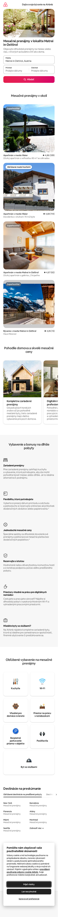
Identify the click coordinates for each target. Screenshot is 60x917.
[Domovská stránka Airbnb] (5, 4)
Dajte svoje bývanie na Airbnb (37, 4)
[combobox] (29, 61)
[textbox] (16, 71)
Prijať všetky (29, 884)
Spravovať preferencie (29, 899)
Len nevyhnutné (29, 891)
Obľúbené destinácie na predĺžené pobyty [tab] (22, 794)
